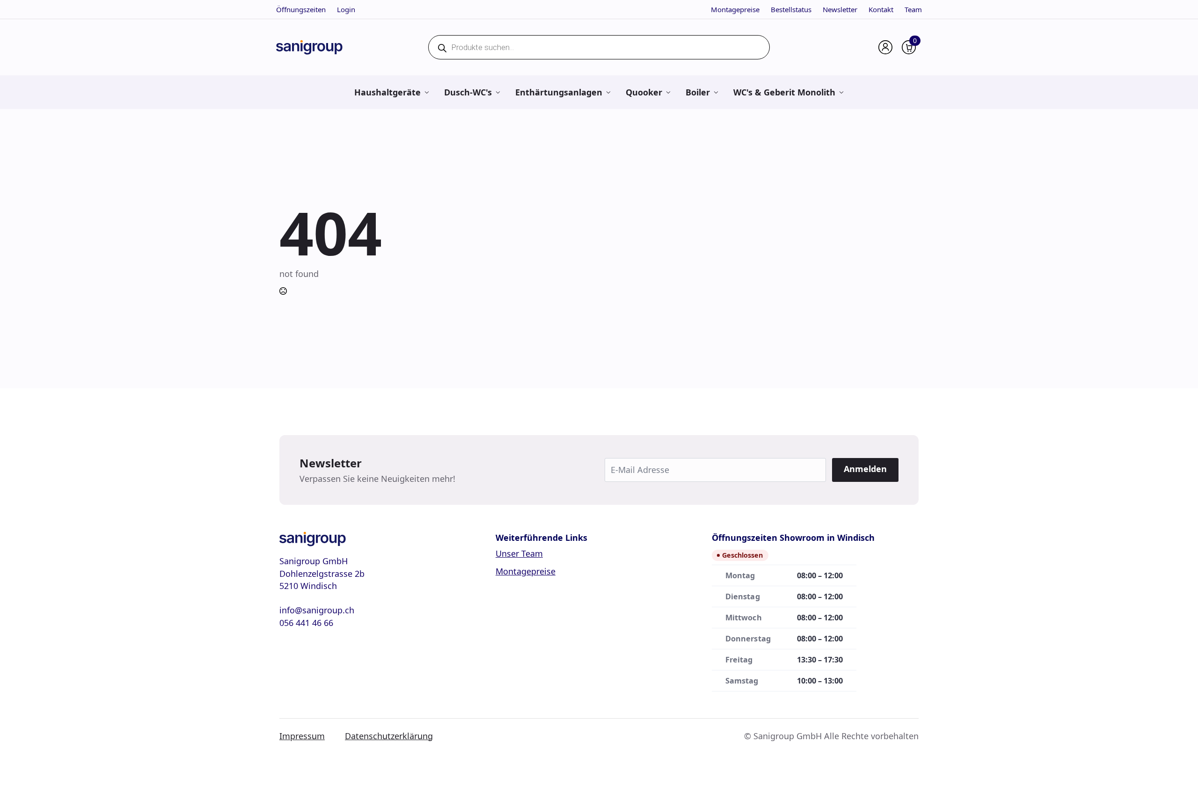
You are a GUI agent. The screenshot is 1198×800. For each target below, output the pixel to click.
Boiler (698, 92)
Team (913, 9)
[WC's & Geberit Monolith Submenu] (841, 92)
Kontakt (881, 9)
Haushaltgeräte (387, 92)
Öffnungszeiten (301, 9)
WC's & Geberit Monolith (784, 92)
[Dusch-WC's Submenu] (498, 92)
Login (346, 9)
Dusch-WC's (468, 92)
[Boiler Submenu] (716, 92)
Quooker (644, 92)
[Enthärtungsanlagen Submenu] (608, 92)
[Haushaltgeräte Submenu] (426, 92)
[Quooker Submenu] (668, 92)
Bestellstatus (791, 9)
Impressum (302, 736)
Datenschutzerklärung (389, 736)
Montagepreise (735, 9)
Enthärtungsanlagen (558, 92)
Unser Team (519, 553)
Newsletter (840, 9)
